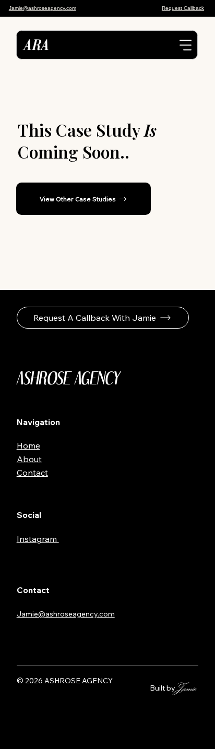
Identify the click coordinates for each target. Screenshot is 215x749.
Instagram (38, 539)
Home (28, 445)
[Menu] (185, 44)
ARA (35, 45)
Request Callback (183, 8)
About (29, 459)
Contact (32, 472)
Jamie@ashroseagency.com (42, 8)
